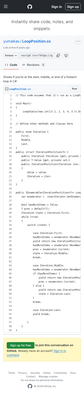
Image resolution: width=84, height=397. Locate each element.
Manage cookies (48, 376)
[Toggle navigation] (5, 6)
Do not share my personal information (42, 380)
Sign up (73, 7)
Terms (11, 372)
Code (13, 64)
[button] (58, 55)
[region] (42, 213)
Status (47, 372)
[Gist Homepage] (29, 6)
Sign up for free (20, 345)
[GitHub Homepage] (30, 386)
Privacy (22, 372)
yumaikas (11, 41)
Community (60, 372)
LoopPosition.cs (36, 41)
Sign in (56, 7)
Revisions (35, 64)
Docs (73, 372)
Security (35, 372)
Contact (30, 376)
